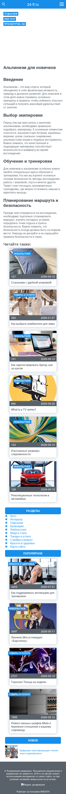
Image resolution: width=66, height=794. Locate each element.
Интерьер (16, 519)
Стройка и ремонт (21, 540)
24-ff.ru (33, 4)
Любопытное (18, 529)
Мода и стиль (18, 533)
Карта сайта (17, 546)
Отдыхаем (10, 13)
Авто (13, 516)
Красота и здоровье (22, 543)
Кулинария (17, 526)
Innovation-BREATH (39, 791)
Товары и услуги (20, 536)
